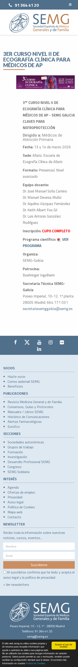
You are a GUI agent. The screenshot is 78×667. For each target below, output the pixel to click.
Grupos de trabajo (21, 447)
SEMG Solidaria (18, 471)
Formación (15, 452)
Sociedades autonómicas (26, 442)
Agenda (13, 487)
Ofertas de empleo (21, 492)
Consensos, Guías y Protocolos (30, 406)
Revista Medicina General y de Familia (35, 401)
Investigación (17, 456)
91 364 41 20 (27, 5)
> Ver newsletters (16, 584)
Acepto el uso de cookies (63, 645)
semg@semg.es (37, 636)
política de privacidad (40, 577)
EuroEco (14, 426)
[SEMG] (39, 22)
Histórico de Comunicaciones (28, 416)
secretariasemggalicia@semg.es (48, 309)
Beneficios (15, 386)
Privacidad (15, 497)
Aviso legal (15, 502)
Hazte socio (16, 376)
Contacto (14, 517)
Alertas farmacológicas (25, 421)
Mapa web (15, 512)
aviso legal (11, 577)
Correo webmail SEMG (24, 381)
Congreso (14, 466)
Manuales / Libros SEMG (25, 411)
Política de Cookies (35, 663)
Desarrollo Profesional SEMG (29, 461)
